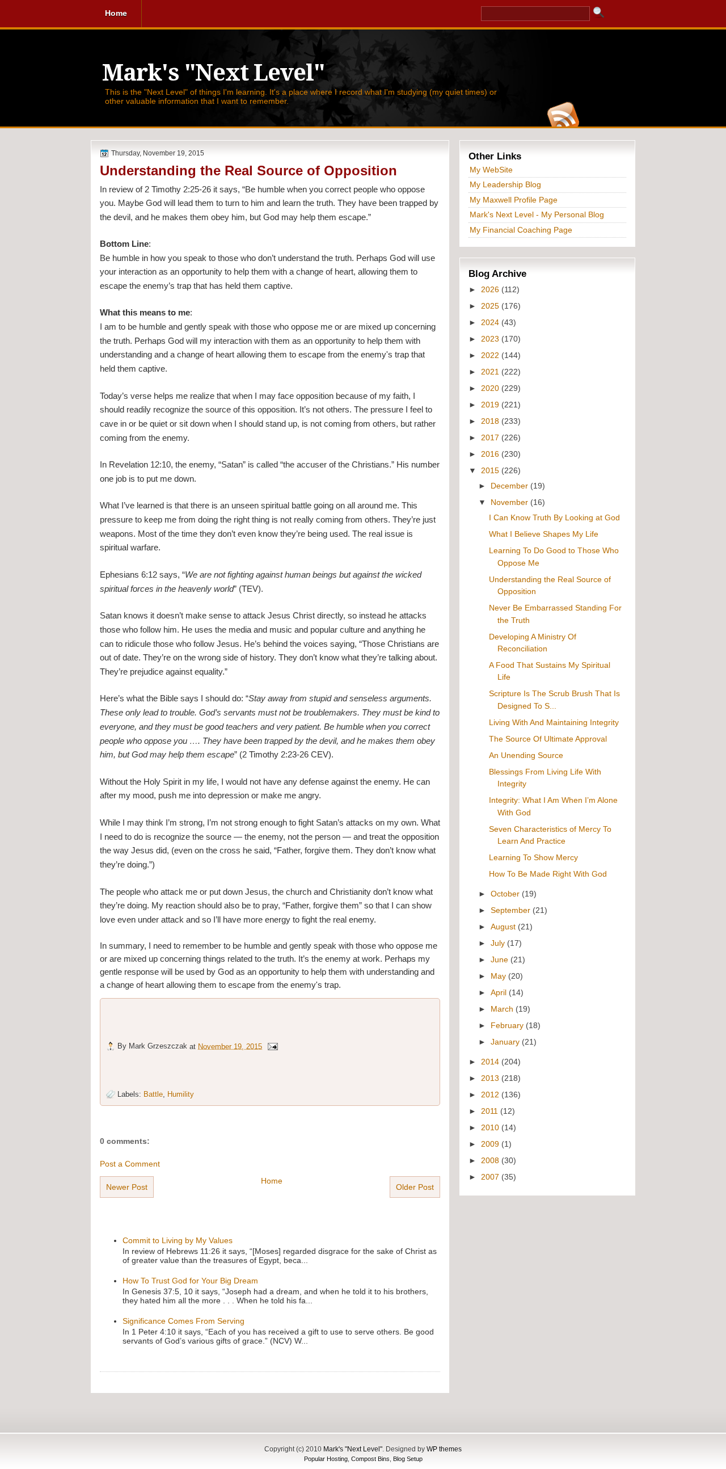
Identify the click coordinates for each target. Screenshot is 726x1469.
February (508, 1025)
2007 (491, 1176)
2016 (491, 453)
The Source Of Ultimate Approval (548, 738)
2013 (491, 1078)
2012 (491, 1094)
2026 (491, 289)
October (506, 893)
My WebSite (491, 169)
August (504, 926)
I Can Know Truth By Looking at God (554, 517)
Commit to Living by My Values (178, 1240)
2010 (491, 1127)
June (500, 959)
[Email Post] (272, 1046)
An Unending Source (526, 755)
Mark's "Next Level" (213, 73)
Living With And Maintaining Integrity (554, 722)
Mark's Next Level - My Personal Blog (537, 214)
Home (271, 1180)
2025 (491, 305)
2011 (490, 1111)
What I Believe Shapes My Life (543, 533)
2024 (491, 322)
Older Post (415, 1187)
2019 (491, 404)
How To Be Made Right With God (548, 873)
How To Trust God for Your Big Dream (190, 1280)
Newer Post (126, 1187)
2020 (491, 388)
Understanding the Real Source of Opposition (248, 170)
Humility (180, 1094)
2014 (491, 1061)
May (499, 975)
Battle (153, 1094)
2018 (491, 421)
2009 (491, 1143)
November (510, 502)
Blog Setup (408, 1458)
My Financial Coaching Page (521, 229)
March (503, 1008)
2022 (491, 355)
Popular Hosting (326, 1458)
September (512, 910)
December (510, 485)
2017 (491, 437)
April (500, 992)
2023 (491, 338)
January (506, 1041)
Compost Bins (370, 1458)
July (499, 943)
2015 (491, 470)
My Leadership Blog (505, 184)
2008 (491, 1160)
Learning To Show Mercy (533, 857)
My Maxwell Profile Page (514, 199)
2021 (491, 371)
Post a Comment (130, 1163)
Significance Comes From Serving (183, 1320)
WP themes (444, 1449)
